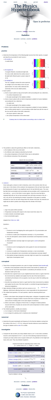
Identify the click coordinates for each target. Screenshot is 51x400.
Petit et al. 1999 (15, 220)
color (19, 325)
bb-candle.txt (8, 59)
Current (16, 369)
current (36, 240)
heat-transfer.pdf (43, 265)
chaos (5, 2)
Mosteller (15, 366)
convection (19, 31)
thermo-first (32, 31)
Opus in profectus (41, 21)
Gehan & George (13, 359)
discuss (16, 39)
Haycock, (13, 362)
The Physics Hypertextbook (28, 392)
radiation (25, 31)
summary (23, 39)
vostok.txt (5, 183)
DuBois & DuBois (13, 353)
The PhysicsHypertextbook (25, 7)
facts (25, 2)
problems (34, 39)
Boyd (16, 356)
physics (46, 2)
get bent (36, 2)
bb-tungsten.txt (9, 69)
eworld (15, 2)
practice (29, 39)
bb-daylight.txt (8, 80)
